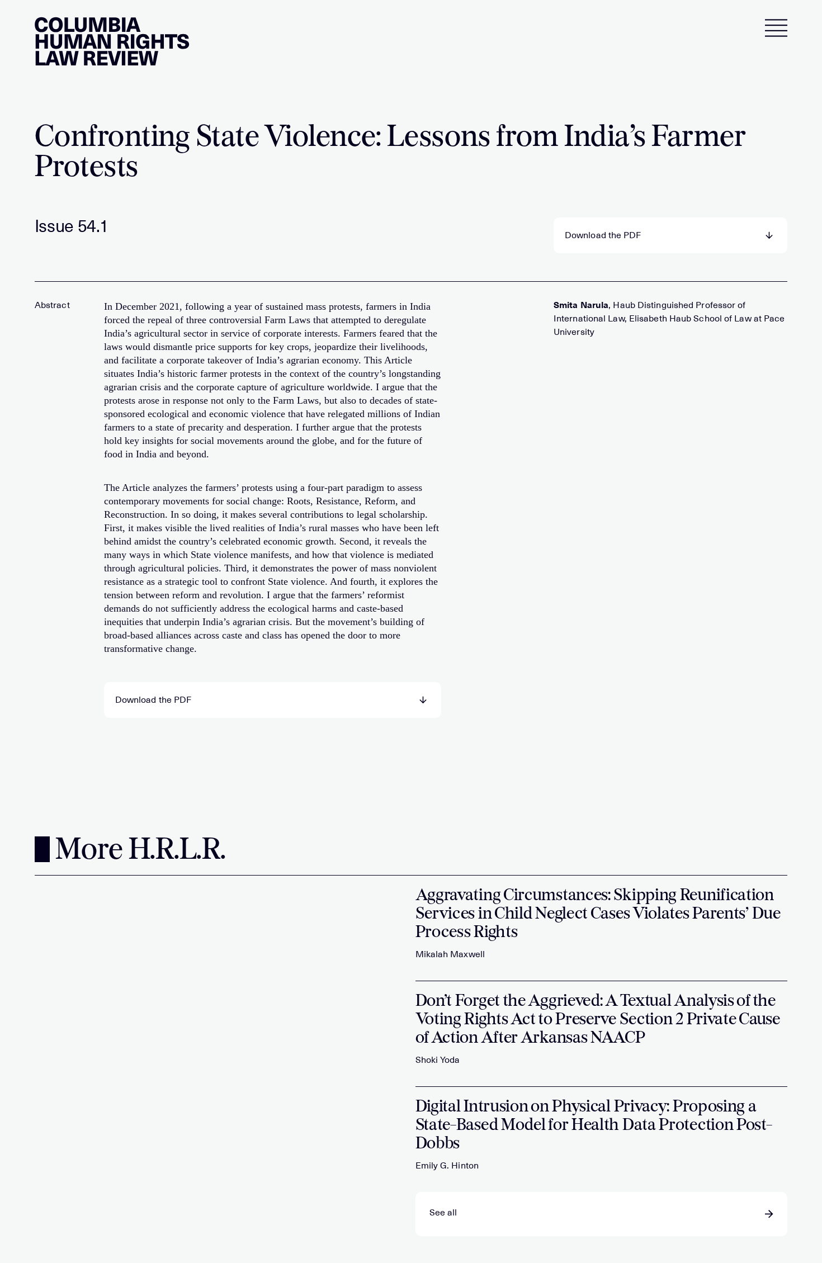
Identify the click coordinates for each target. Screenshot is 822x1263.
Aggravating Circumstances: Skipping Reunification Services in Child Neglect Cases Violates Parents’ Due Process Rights (598, 914)
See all (443, 1212)
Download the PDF (603, 235)
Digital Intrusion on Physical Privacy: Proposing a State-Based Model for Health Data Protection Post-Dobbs (593, 1126)
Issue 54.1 (72, 226)
